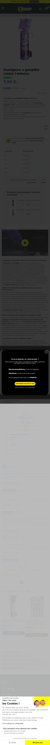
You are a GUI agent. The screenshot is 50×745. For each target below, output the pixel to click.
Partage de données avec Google (14, 731)
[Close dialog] (46, 351)
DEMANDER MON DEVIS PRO (25, 383)
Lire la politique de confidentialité (12, 723)
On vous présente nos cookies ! (14, 733)
